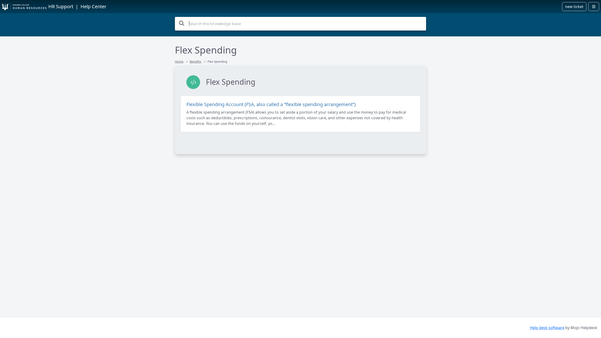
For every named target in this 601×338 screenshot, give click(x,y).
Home (179, 61)
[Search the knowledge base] (181, 23)
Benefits (195, 61)
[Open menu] (593, 6)
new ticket (574, 6)
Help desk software (547, 327)
